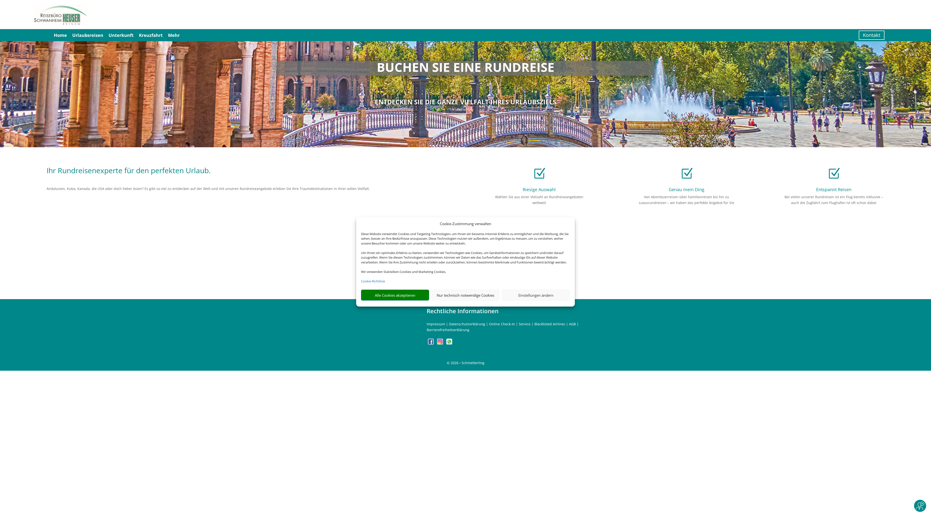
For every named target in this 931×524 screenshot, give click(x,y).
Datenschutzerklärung (467, 324)
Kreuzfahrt (151, 35)
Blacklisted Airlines (549, 324)
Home (60, 35)
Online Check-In (502, 324)
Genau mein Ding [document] (686, 189)
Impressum (436, 324)
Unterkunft (121, 35)
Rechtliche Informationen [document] (462, 311)
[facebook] (431, 343)
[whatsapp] (449, 343)
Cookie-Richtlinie (373, 281)
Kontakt (871, 35)
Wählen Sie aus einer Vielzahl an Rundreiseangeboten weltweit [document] (539, 200)
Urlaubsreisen (87, 35)
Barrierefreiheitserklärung (448, 330)
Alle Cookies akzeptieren (395, 295)
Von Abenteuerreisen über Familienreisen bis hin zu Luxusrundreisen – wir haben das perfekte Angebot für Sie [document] (686, 200)
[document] (465, 68)
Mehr (174, 35)
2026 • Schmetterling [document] (467, 362)
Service (524, 324)
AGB (572, 324)
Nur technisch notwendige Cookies (465, 295)
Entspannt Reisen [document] (833, 189)
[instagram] (440, 343)
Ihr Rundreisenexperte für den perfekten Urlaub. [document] (129, 171)
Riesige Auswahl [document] (539, 189)
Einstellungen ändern (536, 295)
